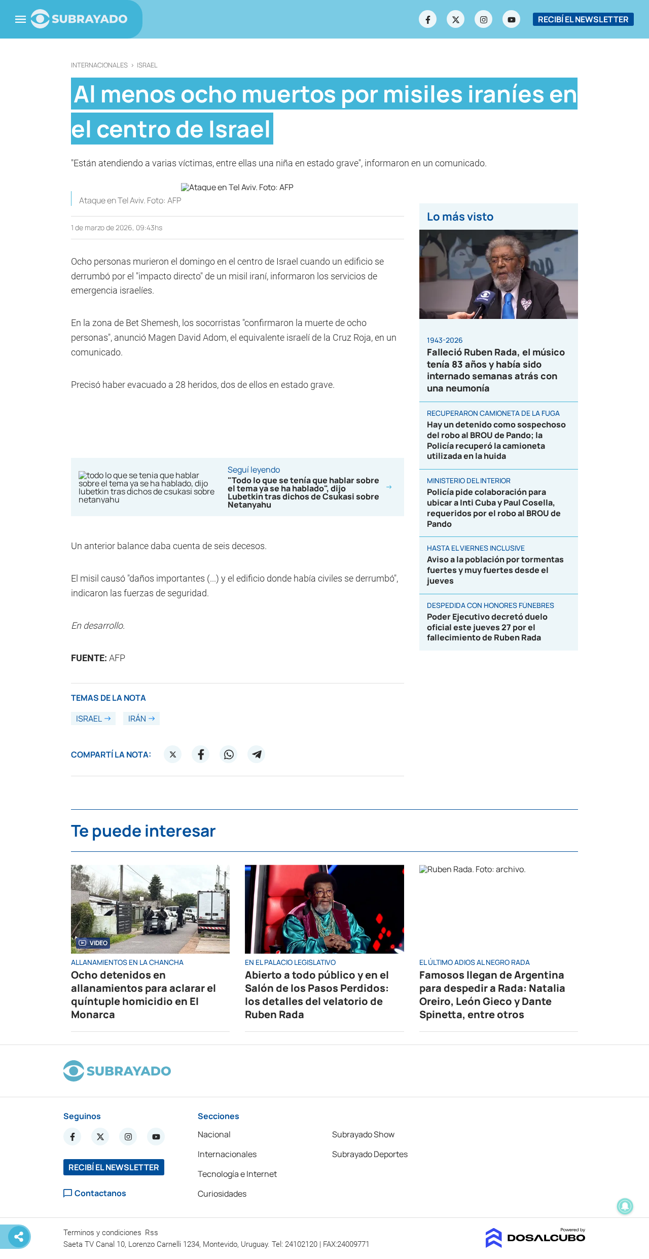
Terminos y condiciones (103, 1232)
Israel (147, 65)
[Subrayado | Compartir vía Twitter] (173, 754)
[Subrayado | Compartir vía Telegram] (256, 754)
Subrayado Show (363, 1134)
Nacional (214, 1134)
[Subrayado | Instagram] (484, 19)
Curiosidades (222, 1193)
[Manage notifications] (625, 1206)
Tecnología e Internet (237, 1173)
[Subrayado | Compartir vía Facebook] (201, 754)
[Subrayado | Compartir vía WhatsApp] (229, 754)
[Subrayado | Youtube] (512, 19)
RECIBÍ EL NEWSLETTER (583, 19)
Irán (137, 718)
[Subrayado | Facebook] (428, 19)
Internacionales (99, 65)
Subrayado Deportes (370, 1154)
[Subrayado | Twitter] (456, 19)
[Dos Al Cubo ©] (536, 1244)
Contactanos (100, 1193)
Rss (152, 1232)
